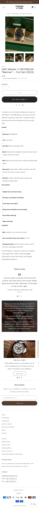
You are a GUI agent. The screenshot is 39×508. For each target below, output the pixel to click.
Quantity (4, 84)
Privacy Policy (6, 445)
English (18, 493)
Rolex (3, 66)
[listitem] (19, 2)
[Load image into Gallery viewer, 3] (29, 57)
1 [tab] (17, 296)
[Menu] (4, 7)
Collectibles (5, 421)
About (3, 430)
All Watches (5, 418)
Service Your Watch (8, 427)
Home (8, 13)
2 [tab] (19, 296)
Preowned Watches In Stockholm (12, 454)
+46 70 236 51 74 (11, 481)
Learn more (19, 373)
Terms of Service (7, 451)
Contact (4, 433)
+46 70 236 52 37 (11, 478)
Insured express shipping (9, 78)
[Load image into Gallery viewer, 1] (9, 57)
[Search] (35, 7)
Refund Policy (6, 442)
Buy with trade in (19, 99)
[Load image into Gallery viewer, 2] (19, 57)
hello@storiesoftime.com (10, 475)
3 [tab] (21, 296)
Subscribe (19, 403)
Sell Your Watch (7, 424)
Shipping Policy (6, 448)
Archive (4, 438)
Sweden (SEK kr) (18, 490)
